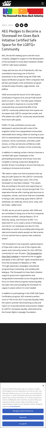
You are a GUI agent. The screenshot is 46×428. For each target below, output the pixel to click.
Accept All (23, 424)
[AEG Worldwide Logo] (6, 3)
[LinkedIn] (26, 25)
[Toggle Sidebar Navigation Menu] (42, 3)
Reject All (23, 417)
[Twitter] (21, 25)
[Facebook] (17, 25)
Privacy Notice (15, 406)
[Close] (43, 385)
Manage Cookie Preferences (23, 411)
